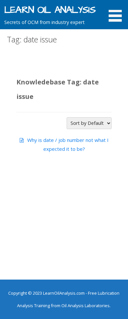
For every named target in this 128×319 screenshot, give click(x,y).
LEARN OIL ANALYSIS (49, 10)
